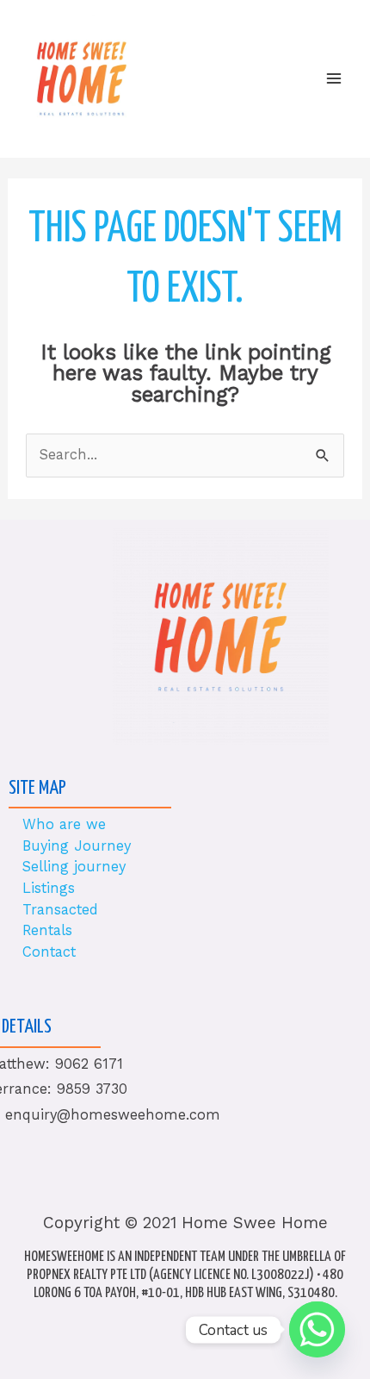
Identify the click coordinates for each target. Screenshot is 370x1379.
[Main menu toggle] (333, 78)
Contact (49, 952)
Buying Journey (76, 846)
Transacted (60, 910)
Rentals (47, 930)
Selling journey (74, 866)
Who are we (64, 824)
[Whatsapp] (317, 1329)
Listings (48, 888)
